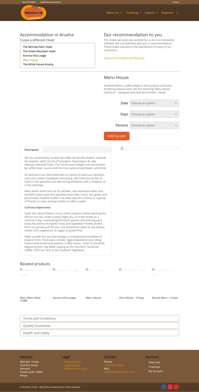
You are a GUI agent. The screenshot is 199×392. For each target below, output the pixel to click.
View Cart (154, 362)
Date (124, 103)
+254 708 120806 (114, 365)
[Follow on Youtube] (176, 387)
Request (167, 13)
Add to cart (117, 135)
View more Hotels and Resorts (124, 58)
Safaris (150, 13)
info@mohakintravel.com (119, 372)
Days (124, 114)
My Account (155, 371)
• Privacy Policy (71, 361)
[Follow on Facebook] (163, 387)
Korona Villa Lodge (34, 56)
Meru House (30, 60)
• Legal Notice (71, 365)
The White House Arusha (38, 64)
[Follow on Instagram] (170, 387)
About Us (112, 13)
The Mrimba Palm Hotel (37, 47)
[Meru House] (150, 148)
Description (31, 149)
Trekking (132, 13)
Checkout (154, 367)
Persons (122, 125)
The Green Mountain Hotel (39, 51)
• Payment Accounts (74, 368)
